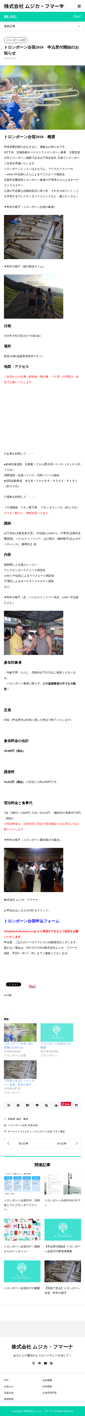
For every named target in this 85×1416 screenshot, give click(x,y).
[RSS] (51, 1363)
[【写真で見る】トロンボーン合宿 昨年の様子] (20, 1069)
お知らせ (8, 1386)
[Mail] (45, 1363)
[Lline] (36, 1105)
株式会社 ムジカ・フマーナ (34, 5)
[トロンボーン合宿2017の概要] (57, 1032)
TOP (6, 1380)
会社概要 (47, 1380)
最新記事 (9, 26)
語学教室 (47, 1386)
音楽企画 (33, 1125)
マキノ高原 (59, 1131)
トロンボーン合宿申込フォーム (31, 921)
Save (67, 1103)
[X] (33, 1363)
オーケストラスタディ (20, 1131)
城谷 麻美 (22, 1119)
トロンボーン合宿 (15, 40)
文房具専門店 (49, 1392)
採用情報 (8, 1399)
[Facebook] (39, 1363)
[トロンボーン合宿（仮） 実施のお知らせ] (20, 1032)
